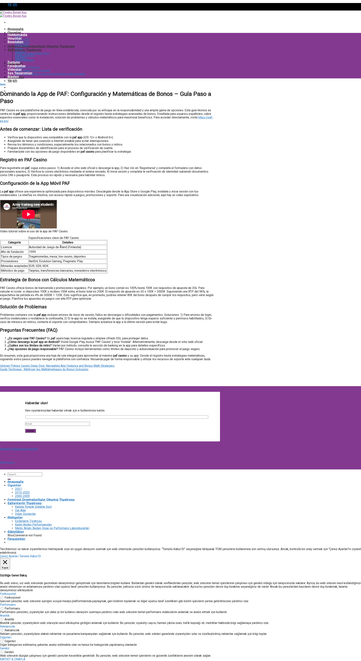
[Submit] (9, 479)
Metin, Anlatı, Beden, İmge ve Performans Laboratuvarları (50, 74)
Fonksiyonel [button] (8, 594)
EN (15, 5)
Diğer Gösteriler (25, 514)
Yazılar (19, 48)
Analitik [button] (5, 615)
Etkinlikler (16, 532)
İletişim (14, 62)
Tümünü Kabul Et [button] (30, 556)
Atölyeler (15, 517)
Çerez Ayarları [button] (9, 556)
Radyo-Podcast (25, 55)
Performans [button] (8, 604)
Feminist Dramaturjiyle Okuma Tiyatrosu (41, 46)
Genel (2, 84)
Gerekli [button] (4, 648)
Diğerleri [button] (5, 637)
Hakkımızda (17, 34)
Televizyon (21, 59)
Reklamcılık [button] (7, 626)
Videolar (15, 69)
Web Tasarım (7, 462)
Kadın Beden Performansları (32, 70)
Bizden (13, 76)
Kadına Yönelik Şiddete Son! (32, 53)
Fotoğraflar (17, 66)
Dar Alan (20, 510)
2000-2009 (22, 496)
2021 (18, 489)
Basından (15, 42)
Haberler (20, 52)
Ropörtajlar (22, 45)
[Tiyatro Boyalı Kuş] (13, 14)
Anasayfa (16, 29)
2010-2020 (22, 39)
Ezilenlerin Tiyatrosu (25, 50)
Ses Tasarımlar (20, 73)
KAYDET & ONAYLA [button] (12, 659)
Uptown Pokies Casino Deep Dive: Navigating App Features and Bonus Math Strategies (57, 366)
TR (9, 5)
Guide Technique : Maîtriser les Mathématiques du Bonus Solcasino (44, 369)
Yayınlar (15, 38)
